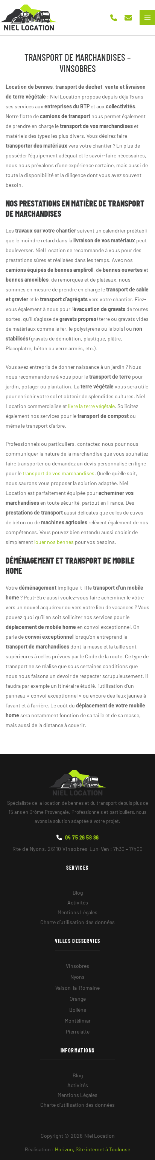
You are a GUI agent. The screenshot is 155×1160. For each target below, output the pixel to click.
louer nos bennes (54, 542)
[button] (113, 17)
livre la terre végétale (91, 406)
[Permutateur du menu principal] (147, 17)
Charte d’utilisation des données (77, 922)
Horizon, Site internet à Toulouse (92, 1149)
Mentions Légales (77, 912)
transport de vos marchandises (58, 473)
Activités (77, 902)
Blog (78, 892)
